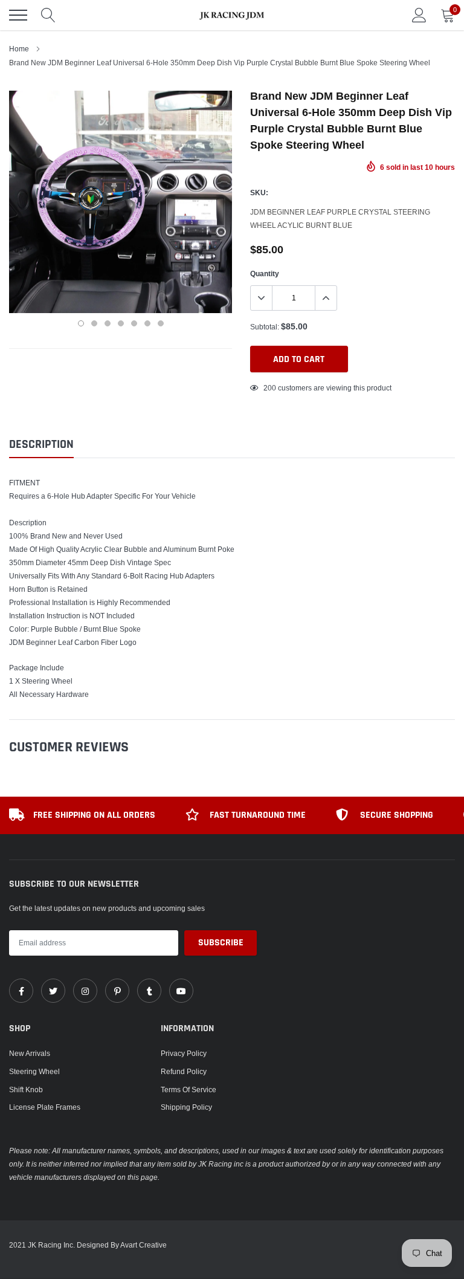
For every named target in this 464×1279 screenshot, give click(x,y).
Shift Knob (26, 1089)
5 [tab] (134, 323)
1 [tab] (81, 323)
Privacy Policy (184, 1053)
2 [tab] (94, 323)
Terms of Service (188, 1089)
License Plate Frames (44, 1107)
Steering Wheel (34, 1071)
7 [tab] (161, 323)
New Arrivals (29, 1053)
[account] (419, 14)
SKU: (259, 192)
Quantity (264, 273)
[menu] (18, 15)
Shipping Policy (186, 1107)
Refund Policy (184, 1071)
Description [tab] (41, 444)
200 (269, 387)
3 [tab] (108, 323)
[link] (21, 991)
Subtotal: (264, 326)
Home (19, 48)
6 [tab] (147, 323)
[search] (48, 15)
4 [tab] (121, 323)
